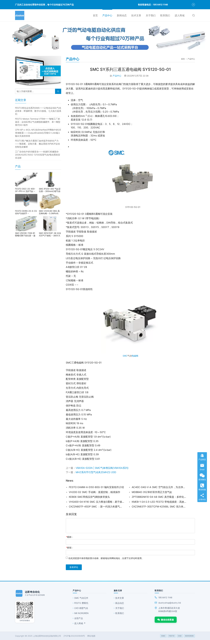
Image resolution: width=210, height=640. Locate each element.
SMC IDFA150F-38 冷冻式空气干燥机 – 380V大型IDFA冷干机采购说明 (50, 234)
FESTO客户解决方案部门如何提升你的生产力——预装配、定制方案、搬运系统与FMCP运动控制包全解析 (37, 143)
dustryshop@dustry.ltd (169, 603)
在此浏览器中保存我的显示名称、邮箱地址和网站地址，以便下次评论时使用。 (106, 558)
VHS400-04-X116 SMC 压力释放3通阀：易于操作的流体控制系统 (96, 501)
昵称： (70, 537)
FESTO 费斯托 (81, 603)
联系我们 (165, 15)
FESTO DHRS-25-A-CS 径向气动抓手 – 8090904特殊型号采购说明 (26, 212)
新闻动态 (122, 15)
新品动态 (119, 603)
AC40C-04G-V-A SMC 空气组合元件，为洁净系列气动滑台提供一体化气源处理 (159, 487)
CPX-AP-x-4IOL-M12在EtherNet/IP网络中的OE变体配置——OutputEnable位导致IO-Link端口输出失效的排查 (38, 132)
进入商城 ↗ (79, 623)
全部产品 (78, 618)
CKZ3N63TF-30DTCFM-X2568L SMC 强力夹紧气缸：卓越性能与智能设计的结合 (159, 506)
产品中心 (107, 15)
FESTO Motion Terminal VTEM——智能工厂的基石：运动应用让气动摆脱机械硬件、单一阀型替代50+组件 (37, 121)
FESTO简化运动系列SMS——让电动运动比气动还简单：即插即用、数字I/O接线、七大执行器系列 (38, 111)
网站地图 (91, 636)
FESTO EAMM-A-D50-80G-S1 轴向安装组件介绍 (96, 487)
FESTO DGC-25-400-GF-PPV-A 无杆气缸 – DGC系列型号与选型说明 (26, 190)
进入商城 (179, 15)
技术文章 (136, 15)
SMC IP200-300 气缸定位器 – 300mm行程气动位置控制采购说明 (50, 190)
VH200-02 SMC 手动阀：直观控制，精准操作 (94, 492)
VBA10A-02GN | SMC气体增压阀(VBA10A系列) (102, 467)
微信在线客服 (167, 619)
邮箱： (70, 547)
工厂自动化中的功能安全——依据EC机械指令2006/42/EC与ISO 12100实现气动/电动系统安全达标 (37, 154)
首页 (95, 15)
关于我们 (151, 15)
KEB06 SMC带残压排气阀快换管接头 (89, 496)
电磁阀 (135, 355)
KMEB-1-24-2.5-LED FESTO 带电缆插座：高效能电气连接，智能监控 (159, 501)
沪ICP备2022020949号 (74, 636)
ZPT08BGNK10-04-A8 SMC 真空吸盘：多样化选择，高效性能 (159, 496)
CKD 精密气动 (81, 608)
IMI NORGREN (81, 613)
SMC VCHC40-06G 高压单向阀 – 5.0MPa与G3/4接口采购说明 (49, 212)
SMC (125, 355)
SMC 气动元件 (81, 598)
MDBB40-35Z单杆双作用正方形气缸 (152, 492)
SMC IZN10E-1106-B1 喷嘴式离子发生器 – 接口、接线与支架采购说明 (26, 234)
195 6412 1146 (165, 597)
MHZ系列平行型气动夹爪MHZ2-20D (96, 472)
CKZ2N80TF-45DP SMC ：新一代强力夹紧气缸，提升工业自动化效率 (96, 506)
